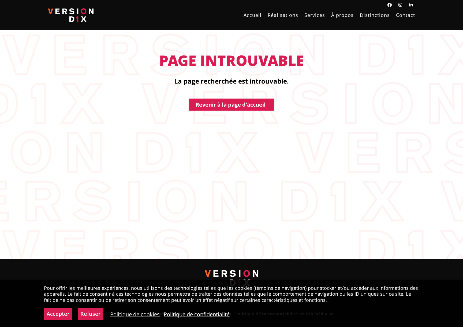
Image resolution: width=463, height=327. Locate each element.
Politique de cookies (135, 314)
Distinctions (375, 15)
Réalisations (283, 15)
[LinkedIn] (411, 5)
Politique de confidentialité (197, 314)
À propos (342, 15)
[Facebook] (389, 5)
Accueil (253, 15)
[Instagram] (400, 5)
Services (314, 15)
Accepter (58, 313)
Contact (405, 15)
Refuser (90, 313)
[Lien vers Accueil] (71, 15)
